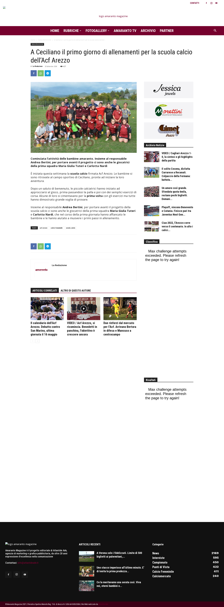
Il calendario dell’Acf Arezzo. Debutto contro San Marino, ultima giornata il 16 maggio (45, 328)
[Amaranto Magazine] (112, 16)
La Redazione (38, 66)
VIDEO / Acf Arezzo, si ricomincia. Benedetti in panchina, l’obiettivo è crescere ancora (82, 328)
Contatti (194, 3)
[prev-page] (32, 341)
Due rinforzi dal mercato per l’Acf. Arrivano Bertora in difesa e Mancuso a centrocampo (119, 328)
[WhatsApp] (41, 73)
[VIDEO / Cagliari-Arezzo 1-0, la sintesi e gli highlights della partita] (151, 156)
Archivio (148, 31)
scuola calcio (70, 228)
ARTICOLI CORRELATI (44, 290)
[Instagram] (211, 3)
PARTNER (167, 31)
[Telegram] (48, 73)
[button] (215, 31)
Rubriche (71, 31)
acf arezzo (43, 228)
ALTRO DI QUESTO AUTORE (76, 290)
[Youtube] (216, 3)
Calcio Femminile (44, 40)
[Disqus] (84, 392)
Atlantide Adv (103, 604)
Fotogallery (96, 31)
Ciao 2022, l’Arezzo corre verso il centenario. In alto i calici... (177, 226)
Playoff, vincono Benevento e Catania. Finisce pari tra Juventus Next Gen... (177, 211)
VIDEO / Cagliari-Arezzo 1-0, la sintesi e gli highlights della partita (177, 157)
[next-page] (37, 341)
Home (54, 31)
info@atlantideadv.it (28, 562)
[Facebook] (206, 3)
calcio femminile (57, 228)
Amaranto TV (125, 31)
